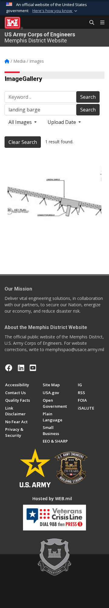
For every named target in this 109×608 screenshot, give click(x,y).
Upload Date (62, 122)
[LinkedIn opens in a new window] (21, 367)
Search (88, 97)
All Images (20, 122)
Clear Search (22, 142)
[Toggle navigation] (99, 22)
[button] (55, 11)
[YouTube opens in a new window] (33, 367)
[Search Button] (89, 22)
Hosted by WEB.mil (52, 498)
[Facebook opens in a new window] (8, 367)
